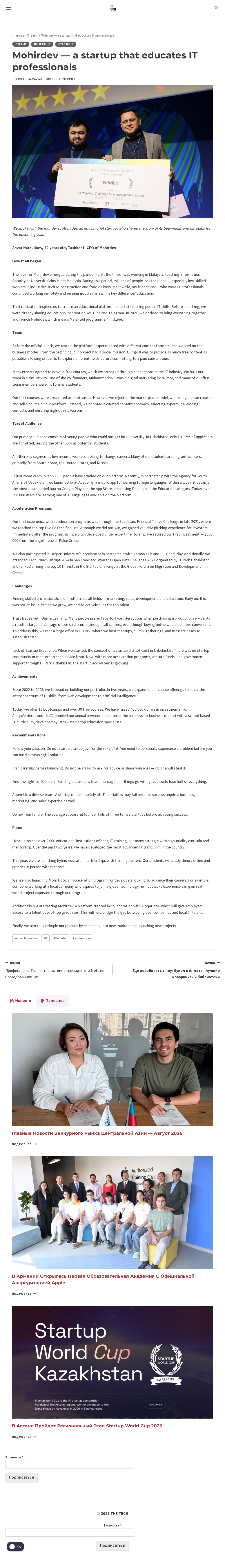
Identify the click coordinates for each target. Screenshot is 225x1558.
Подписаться (21, 1477)
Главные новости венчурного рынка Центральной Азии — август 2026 (97, 1133)
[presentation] (112, 1069)
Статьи (32, 35)
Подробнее (24, 1144)
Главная (18, 35)
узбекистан (82, 938)
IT (45, 938)
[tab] (20, 1001)
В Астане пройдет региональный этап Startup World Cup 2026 (87, 1425)
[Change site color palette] (15, 1546)
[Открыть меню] (8, 7)
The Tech (18, 79)
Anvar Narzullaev (26, 938)
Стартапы (65, 44)
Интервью (42, 44)
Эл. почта (14, 1457)
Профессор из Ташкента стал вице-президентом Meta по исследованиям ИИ (54, 970)
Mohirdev (60, 938)
